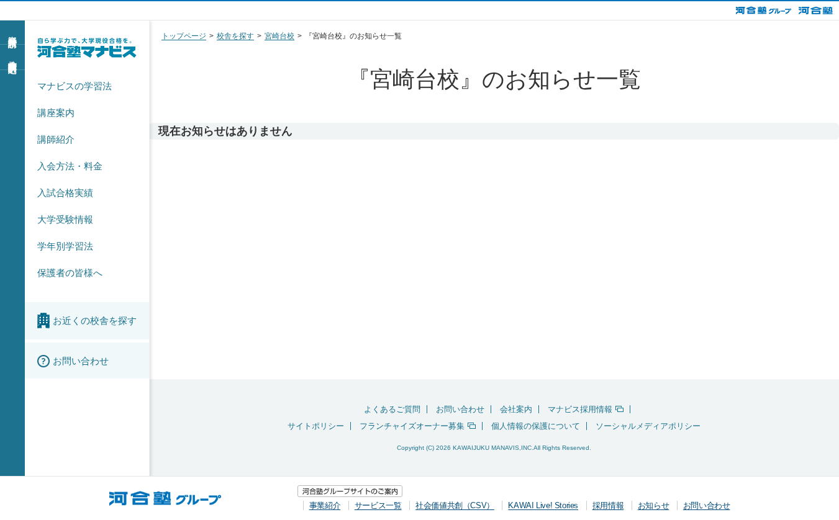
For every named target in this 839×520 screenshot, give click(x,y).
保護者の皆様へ (69, 272)
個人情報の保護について (535, 426)
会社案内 (516, 409)
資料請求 (12, 32)
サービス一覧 (378, 505)
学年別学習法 (65, 246)
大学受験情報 (65, 219)
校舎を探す (235, 36)
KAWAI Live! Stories (543, 505)
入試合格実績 (65, 192)
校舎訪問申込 (12, 56)
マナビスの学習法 (74, 86)
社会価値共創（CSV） (454, 505)
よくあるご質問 (392, 409)
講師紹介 (56, 139)
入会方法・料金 (69, 166)
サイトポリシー (316, 426)
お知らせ (653, 505)
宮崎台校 (279, 36)
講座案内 (56, 112)
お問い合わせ (460, 409)
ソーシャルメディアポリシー (648, 426)
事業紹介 (324, 505)
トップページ (183, 36)
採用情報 (608, 505)
